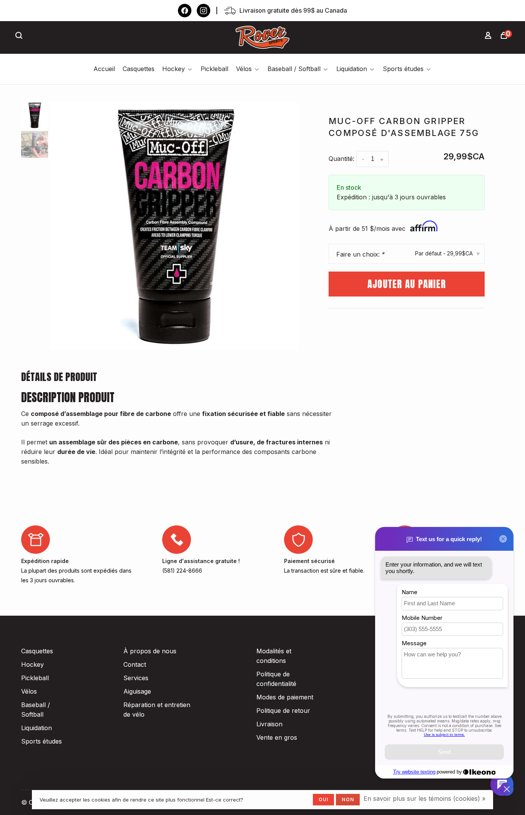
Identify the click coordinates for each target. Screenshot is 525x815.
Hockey (173, 69)
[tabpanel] (174, 226)
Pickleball (214, 69)
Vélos (244, 69)
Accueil (104, 69)
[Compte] (489, 36)
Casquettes (139, 69)
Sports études (403, 69)
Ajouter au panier (406, 284)
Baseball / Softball (294, 69)
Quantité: (341, 158)
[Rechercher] (20, 36)
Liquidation (351, 69)
